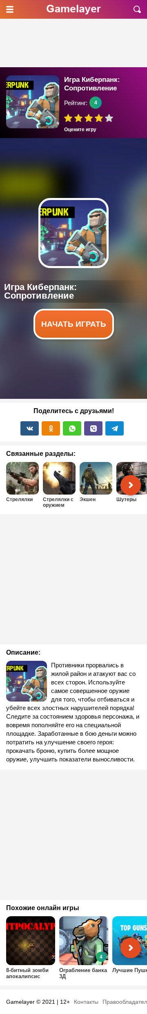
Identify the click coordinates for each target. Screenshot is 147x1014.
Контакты (86, 1002)
